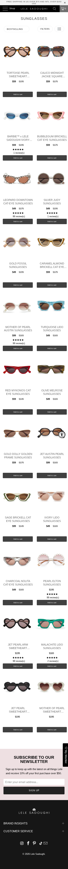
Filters (45, 29)
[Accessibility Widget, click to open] (61, 434)
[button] (59, 29)
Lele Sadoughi (38, 854)
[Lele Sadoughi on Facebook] (28, 843)
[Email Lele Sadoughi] (45, 843)
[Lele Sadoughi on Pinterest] (34, 843)
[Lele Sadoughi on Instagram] (22, 843)
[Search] (56, 8)
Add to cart (17, 94)
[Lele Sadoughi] (34, 8)
